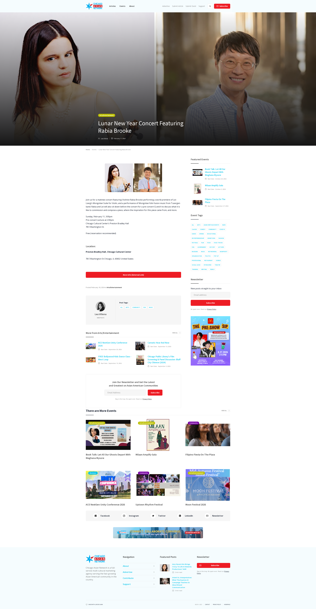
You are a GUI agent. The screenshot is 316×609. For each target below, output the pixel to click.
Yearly (212, 269)
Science (218, 260)
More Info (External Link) (133, 275)
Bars (224, 225)
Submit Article (177, 6)
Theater (217, 265)
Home (88, 149)
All (121, 307)
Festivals (195, 243)
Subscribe (223, 6)
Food (209, 243)
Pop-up (216, 256)
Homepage (227, 604)
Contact (207, 604)
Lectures (221, 247)
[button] (112, 6)
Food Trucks (218, 243)
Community (136, 307)
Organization (197, 256)
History (212, 247)
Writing (204, 269)
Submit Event (191, 6)
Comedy (202, 229)
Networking (212, 251)
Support (202, 6)
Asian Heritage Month (211, 225)
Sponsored (207, 265)
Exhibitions (211, 238)
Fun (144, 307)
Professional (196, 260)
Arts (127, 307)
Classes (194, 229)
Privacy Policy (147, 399)
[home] (94, 6)
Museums (195, 251)
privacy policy (217, 604)
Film (202, 243)
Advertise (166, 6)
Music (151, 307)
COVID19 (222, 229)
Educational (211, 234)
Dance (194, 234)
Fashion (221, 238)
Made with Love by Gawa (96, 604)
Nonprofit (223, 251)
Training (195, 269)
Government (202, 247)
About (132, 6)
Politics (208, 256)
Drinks (201, 234)
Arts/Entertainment (107, 115)
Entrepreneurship (198, 238)
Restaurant (208, 260)
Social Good (196, 265)
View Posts (100, 318)
